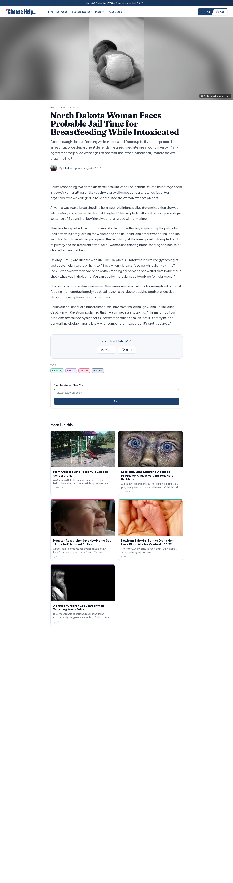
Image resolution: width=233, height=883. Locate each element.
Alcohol (84, 370)
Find (207, 11)
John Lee (67, 168)
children (71, 370)
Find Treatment (57, 11)
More (98, 11)
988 (110, 3)
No (129, 349)
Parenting (57, 370)
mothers (97, 370)
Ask (222, 11)
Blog (63, 107)
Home (53, 107)
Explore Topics (81, 11)
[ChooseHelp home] (21, 12)
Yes (108, 349)
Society (74, 107)
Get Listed (115, 11)
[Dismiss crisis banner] (229, 3)
